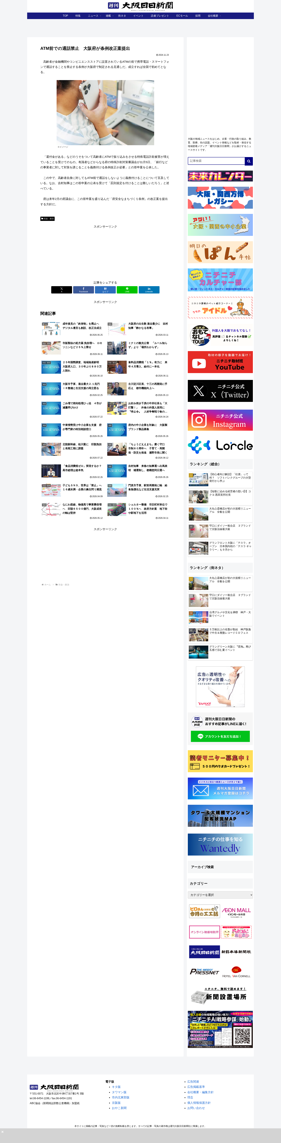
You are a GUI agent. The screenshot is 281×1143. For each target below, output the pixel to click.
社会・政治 (49, 218)
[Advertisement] (105, 252)
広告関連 (193, 1081)
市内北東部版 (120, 1097)
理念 (190, 1097)
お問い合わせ (196, 1108)
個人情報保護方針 (199, 1102)
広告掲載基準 (196, 1086)
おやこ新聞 (119, 1108)
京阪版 (116, 1102)
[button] (249, 161)
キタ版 (116, 1086)
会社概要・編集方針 (200, 1092)
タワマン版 (119, 1092)
